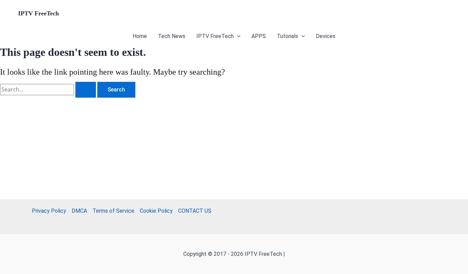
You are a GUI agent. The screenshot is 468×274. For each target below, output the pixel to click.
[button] (237, 36)
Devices (325, 36)
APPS (258, 36)
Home (140, 36)
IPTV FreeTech (38, 13)
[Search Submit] (85, 90)
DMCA (79, 211)
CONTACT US (194, 211)
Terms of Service (113, 211)
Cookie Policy (156, 211)
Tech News (171, 36)
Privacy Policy (49, 211)
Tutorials (287, 36)
